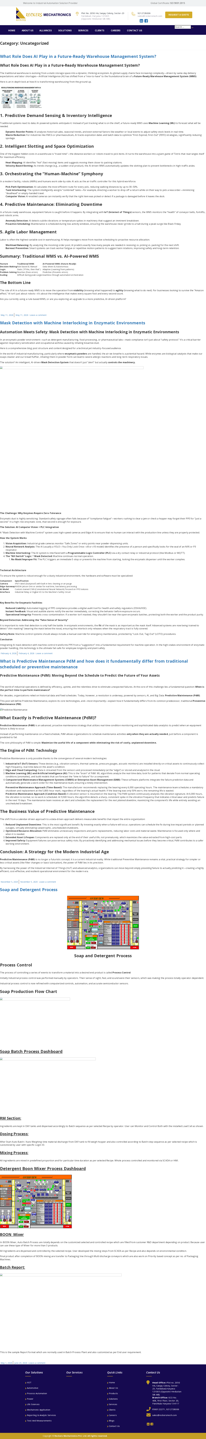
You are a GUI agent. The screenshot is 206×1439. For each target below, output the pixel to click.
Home (11, 30)
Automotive (32, 1387)
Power (30, 1398)
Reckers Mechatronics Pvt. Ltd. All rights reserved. (81, 1436)
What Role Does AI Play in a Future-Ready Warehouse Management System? (78, 56)
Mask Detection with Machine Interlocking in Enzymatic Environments (72, 322)
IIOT (29, 1382)
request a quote (179, 15)
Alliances (45, 30)
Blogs (111, 1420)
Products (113, 1393)
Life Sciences (33, 1404)
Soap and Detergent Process (28, 889)
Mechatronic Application (38, 1409)
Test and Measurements (39, 1420)
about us (27, 30)
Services (83, 30)
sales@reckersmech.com (150, 16)
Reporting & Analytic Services (41, 1415)
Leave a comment (38, 315)
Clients (99, 30)
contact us (134, 30)
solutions (65, 30)
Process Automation (37, 1393)
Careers (115, 30)
